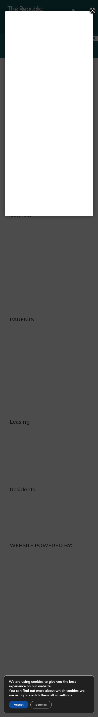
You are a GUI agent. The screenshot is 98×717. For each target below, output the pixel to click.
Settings (41, 705)
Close (92, 11)
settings (65, 695)
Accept (18, 705)
